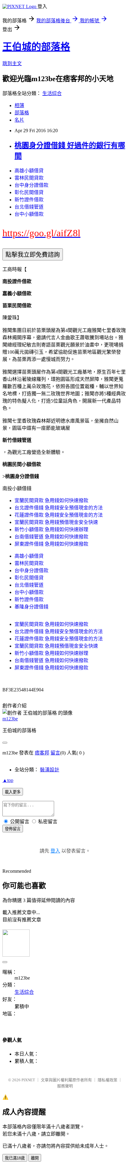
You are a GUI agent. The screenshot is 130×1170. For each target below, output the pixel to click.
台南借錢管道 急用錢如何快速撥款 (51, 536)
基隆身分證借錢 (31, 606)
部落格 (22, 112)
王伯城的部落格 (36, 46)
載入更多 (13, 792)
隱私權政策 (107, 1080)
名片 (19, 120)
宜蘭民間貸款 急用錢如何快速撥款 (51, 500)
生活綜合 (52, 93)
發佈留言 (13, 829)
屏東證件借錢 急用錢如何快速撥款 (51, 544)
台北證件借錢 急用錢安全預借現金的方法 (59, 507)
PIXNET (28, 1080)
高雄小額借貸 (29, 170)
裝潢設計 (49, 769)
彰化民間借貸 (29, 192)
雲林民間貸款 (29, 177)
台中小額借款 (29, 214)
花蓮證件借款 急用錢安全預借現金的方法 (59, 515)
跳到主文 (12, 63)
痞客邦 (42, 752)
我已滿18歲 (15, 1158)
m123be (10, 718)
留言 (55, 752)
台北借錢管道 (29, 206)
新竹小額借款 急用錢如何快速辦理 (51, 529)
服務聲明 (65, 1086)
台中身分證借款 (31, 185)
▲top (7, 780)
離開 (35, 1158)
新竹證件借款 (29, 199)
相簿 (19, 105)
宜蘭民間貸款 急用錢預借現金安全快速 (56, 522)
